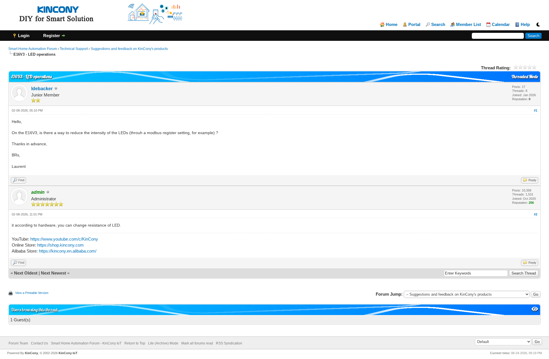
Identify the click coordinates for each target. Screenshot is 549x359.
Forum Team (18, 343)
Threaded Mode (525, 76)
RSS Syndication (229, 343)
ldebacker (42, 88)
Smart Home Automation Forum (32, 49)
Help (525, 24)
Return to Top (134, 343)
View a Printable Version (31, 293)
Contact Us (39, 343)
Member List (468, 24)
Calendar (501, 24)
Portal (414, 24)
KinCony (31, 353)
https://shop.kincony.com (60, 245)
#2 (535, 214)
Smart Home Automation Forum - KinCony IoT (86, 343)
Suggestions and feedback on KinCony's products (129, 49)
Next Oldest (25, 273)
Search (438, 24)
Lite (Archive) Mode (163, 343)
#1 (535, 110)
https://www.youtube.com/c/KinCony (64, 239)
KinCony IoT (68, 353)
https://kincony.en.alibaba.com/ (67, 251)
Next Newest (53, 273)
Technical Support (74, 49)
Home (391, 24)
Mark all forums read (197, 343)
